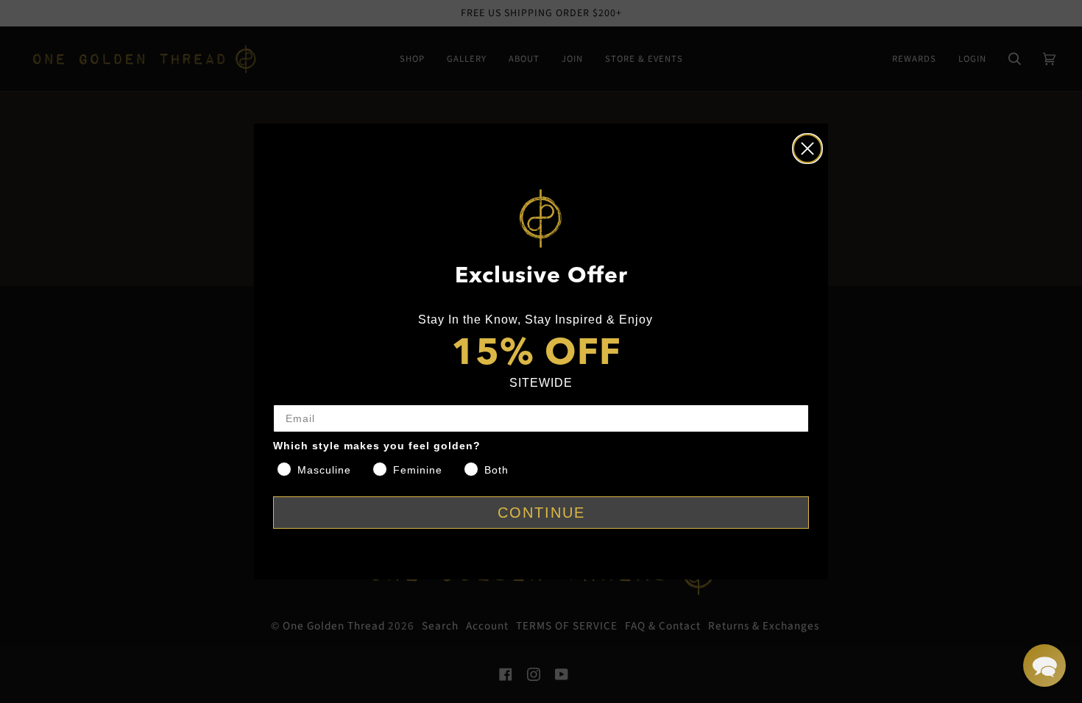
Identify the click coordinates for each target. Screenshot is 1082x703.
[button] (1044, 665)
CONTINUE (541, 512)
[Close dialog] (807, 149)
